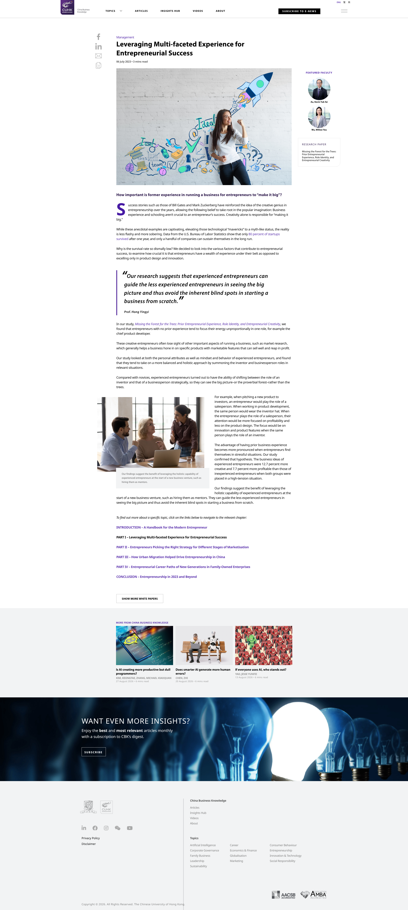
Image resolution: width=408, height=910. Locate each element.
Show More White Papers (140, 598)
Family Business (200, 856)
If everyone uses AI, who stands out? (260, 670)
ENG (339, 2)
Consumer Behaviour (283, 845)
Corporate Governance (204, 850)
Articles (141, 11)
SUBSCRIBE (93, 752)
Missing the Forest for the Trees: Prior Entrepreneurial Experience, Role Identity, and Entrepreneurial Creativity (319, 156)
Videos (198, 11)
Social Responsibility (282, 861)
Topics (110, 11)
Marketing (236, 861)
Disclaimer (89, 844)
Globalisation (238, 856)
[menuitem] (113, 11)
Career (234, 845)
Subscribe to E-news (299, 11)
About (220, 11)
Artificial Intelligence (203, 845)
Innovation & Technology (285, 856)
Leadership (197, 861)
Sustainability (198, 866)
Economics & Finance (243, 850)
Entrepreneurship (281, 850)
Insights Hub (170, 11)
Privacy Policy (91, 838)
